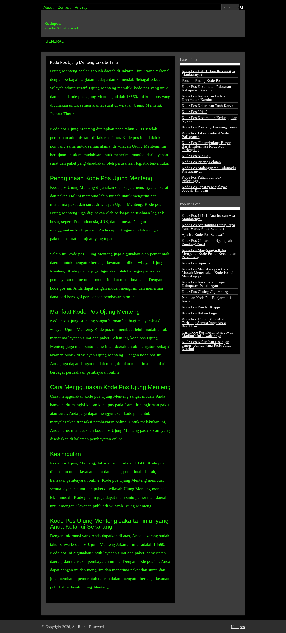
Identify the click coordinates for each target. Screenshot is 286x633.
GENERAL (54, 41)
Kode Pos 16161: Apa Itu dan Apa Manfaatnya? (208, 73)
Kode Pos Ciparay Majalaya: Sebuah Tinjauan (204, 188)
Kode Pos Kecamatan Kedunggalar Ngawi (209, 119)
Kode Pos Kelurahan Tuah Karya (207, 105)
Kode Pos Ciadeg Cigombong (205, 291)
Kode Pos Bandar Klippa (201, 307)
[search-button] (242, 7)
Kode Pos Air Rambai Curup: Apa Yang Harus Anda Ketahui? (208, 226)
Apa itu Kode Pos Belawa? (203, 234)
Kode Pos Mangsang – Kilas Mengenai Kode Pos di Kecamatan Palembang (209, 253)
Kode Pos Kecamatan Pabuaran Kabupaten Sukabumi (206, 88)
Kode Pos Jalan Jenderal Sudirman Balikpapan (209, 135)
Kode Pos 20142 (194, 111)
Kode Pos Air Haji (196, 156)
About (48, 7)
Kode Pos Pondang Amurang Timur (210, 127)
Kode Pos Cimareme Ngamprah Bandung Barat (207, 242)
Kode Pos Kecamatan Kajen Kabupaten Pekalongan (204, 284)
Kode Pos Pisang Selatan (201, 162)
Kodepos (52, 23)
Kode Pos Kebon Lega (199, 313)
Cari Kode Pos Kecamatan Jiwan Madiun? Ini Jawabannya (207, 334)
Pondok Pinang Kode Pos (201, 80)
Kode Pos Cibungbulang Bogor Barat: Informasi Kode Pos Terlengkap (206, 146)
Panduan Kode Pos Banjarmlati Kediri (206, 299)
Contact (64, 7)
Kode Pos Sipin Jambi (199, 263)
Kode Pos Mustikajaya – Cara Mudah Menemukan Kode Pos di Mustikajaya (207, 272)
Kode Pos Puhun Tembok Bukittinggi (201, 179)
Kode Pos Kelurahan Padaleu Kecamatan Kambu (204, 98)
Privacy (81, 7)
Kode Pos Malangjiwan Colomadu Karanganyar (209, 169)
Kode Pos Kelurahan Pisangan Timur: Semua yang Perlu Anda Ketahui (206, 345)
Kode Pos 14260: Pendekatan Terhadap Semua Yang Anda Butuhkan (205, 322)
